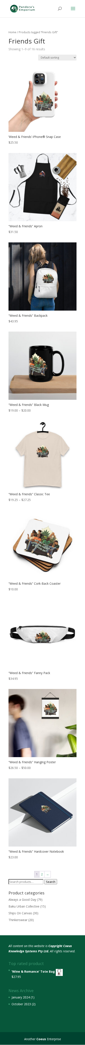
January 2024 (21, 997)
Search (50, 882)
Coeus (41, 1039)
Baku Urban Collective (23, 906)
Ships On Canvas (20, 913)
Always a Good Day (22, 899)
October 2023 (21, 1004)
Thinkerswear (17, 920)
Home (12, 32)
